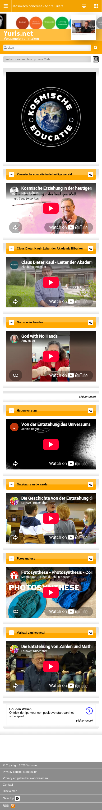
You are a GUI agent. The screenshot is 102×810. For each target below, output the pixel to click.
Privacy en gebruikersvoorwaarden (25, 778)
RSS (7, 805)
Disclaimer (10, 791)
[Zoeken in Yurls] (96, 48)
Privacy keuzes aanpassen (20, 772)
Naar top (9, 798)
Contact (8, 784)
